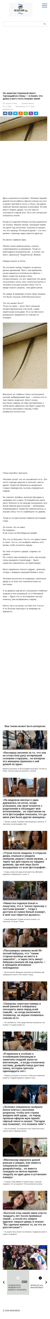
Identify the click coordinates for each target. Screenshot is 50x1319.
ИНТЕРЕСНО (8, 109)
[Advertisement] (25, 59)
